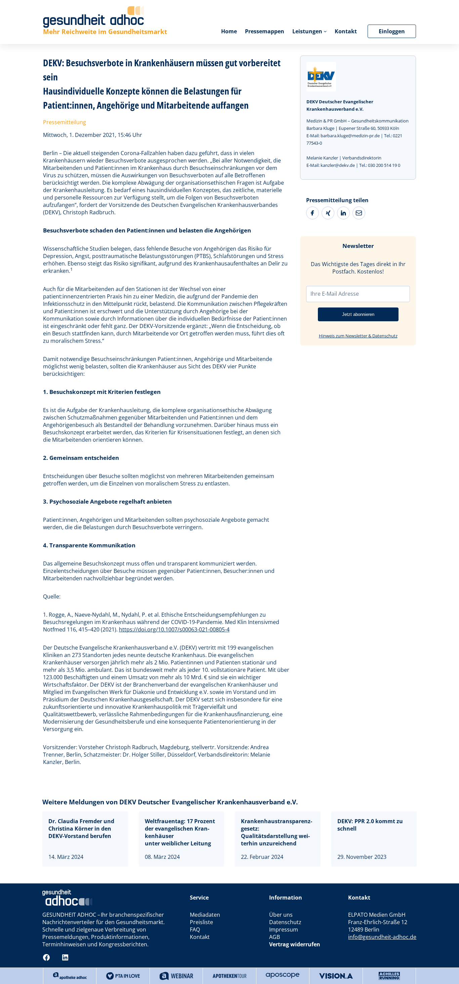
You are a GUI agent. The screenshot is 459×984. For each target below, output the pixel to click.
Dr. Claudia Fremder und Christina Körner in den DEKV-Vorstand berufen (81, 828)
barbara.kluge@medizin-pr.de (350, 136)
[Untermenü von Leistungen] (325, 31)
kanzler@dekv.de (338, 165)
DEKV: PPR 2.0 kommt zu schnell (370, 824)
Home (229, 31)
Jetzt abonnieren (358, 314)
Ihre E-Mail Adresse (334, 293)
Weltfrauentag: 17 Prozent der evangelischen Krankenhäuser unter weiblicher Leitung (180, 832)
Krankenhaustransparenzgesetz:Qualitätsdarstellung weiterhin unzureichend (276, 832)
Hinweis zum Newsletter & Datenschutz (358, 336)
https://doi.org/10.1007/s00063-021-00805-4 (174, 629)
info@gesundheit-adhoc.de (382, 937)
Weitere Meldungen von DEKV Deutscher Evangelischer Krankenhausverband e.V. (170, 802)
